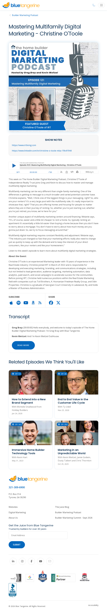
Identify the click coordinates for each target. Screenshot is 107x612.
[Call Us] (93, 5)
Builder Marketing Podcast (25, 15)
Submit (17, 544)
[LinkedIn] (13, 561)
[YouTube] (40, 561)
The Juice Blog (62, 507)
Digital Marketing (17, 512)
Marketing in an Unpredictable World (71, 451)
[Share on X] (58, 303)
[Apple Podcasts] (11, 303)
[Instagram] (22, 561)
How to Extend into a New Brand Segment (29, 401)
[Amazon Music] (33, 303)
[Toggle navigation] (101, 5)
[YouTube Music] (25, 303)
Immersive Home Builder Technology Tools (28, 451)
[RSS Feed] (40, 303)
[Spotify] (18, 303)
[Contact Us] (49, 561)
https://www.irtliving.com (24, 145)
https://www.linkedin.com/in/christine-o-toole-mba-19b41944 (42, 150)
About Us (13, 517)
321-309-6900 (17, 487)
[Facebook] (31, 561)
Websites (13, 507)
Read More (23, 345)
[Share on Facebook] (51, 303)
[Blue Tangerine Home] (21, 5)
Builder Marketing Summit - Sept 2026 (73, 517)
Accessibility (93, 605)
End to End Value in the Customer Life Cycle (73, 401)
